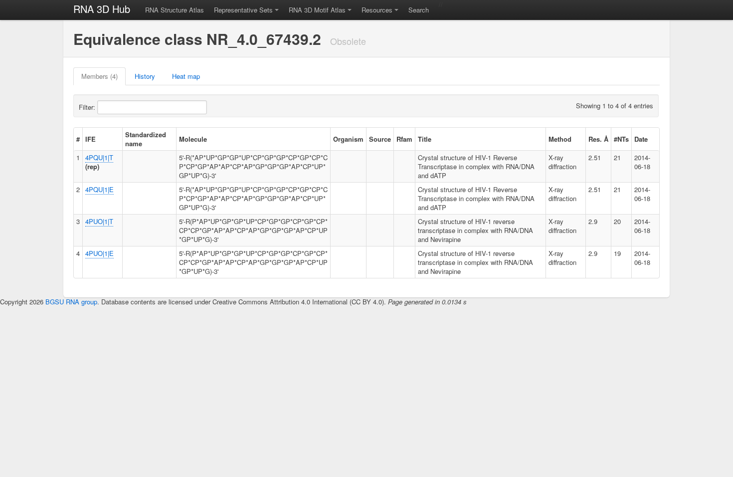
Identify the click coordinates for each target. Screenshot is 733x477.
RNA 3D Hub (101, 8)
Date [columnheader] (641, 139)
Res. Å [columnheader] (598, 139)
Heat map (186, 76)
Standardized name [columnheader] (145, 139)
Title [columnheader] (424, 139)
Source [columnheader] (380, 139)
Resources (377, 9)
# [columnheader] (78, 139)
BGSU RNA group (71, 301)
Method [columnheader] (560, 139)
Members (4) (99, 76)
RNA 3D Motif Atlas (317, 9)
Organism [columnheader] (348, 139)
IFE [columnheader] (90, 139)
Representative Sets (243, 9)
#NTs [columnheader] (621, 139)
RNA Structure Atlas (174, 9)
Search (418, 9)
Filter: (88, 107)
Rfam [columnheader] (404, 139)
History (145, 76)
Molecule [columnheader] (193, 139)
